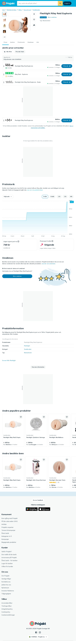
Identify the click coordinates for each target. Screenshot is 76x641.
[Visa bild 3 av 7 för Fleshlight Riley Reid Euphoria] (4, 25)
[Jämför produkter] (34, 25)
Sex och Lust (27, 10)
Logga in (67, 3)
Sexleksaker (36, 10)
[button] (4, 37)
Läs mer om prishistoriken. (35, 190)
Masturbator (28, 353)
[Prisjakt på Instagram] (40, 632)
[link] (13, 430)
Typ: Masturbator (45, 20)
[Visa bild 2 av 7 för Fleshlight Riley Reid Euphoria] (4, 20)
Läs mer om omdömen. (49, 263)
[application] (38, 218)
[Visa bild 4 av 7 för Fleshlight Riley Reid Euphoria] (4, 31)
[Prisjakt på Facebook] (36, 632)
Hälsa (20, 10)
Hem (3, 10)
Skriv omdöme (52, 17)
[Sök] (60, 3)
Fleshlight (27, 346)
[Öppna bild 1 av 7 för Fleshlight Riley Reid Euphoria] (19, 25)
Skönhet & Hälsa (11, 10)
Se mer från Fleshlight (9, 360)
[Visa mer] (3, 66)
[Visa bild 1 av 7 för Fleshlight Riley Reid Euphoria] (4, 14)
